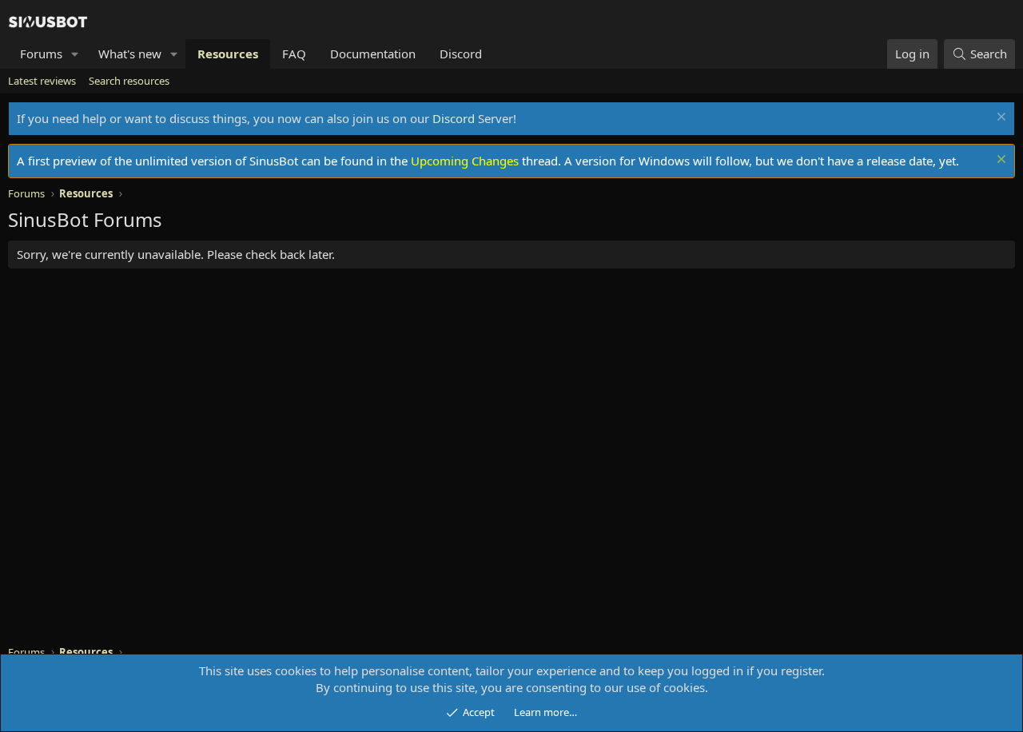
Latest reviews (42, 81)
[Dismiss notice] (999, 118)
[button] (75, 54)
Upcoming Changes (465, 161)
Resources (227, 54)
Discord (461, 54)
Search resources (129, 81)
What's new (129, 54)
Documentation (373, 54)
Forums (41, 54)
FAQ (294, 54)
